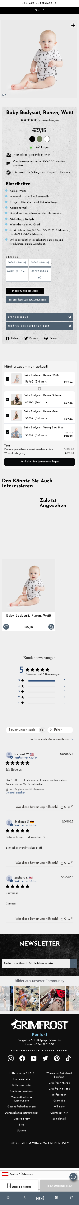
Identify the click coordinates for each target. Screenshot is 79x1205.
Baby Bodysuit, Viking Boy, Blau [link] (43, 427)
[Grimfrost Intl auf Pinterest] (57, 1058)
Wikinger (59, 1106)
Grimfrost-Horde (59, 1083)
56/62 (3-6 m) (17, 262)
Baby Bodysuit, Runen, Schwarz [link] (43, 395)
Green (39, 139)
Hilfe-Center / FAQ (21, 1073)
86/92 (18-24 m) (39, 274)
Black (32, 139)
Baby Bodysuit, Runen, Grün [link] (41, 411)
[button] (5, 998)
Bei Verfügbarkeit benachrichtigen (27, 299)
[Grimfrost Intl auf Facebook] (22, 1058)
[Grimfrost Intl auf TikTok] (68, 1058)
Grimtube (59, 1100)
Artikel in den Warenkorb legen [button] (39, 461)
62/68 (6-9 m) (40, 262)
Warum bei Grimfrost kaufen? (59, 1075)
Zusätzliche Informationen (29, 325)
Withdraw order (21, 1085)
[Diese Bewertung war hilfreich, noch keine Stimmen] (62, 807)
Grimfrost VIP (59, 1112)
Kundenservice (22, 1079)
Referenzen (59, 1094)
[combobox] (51, 739)
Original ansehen (15, 792)
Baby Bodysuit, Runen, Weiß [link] (41, 375)
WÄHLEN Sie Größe (21, 1187)
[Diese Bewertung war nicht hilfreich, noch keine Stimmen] (69, 807)
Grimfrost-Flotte (59, 1088)
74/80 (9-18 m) (16, 271)
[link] (16, 379)
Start (38, 10)
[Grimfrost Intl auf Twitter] (45, 1058)
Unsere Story (22, 1118)
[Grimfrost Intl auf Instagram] (11, 1058)
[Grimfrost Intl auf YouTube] (34, 1058)
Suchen (21, 1130)
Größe (12, 257)
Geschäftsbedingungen (21, 1106)
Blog (21, 1124)
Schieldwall (59, 1118)
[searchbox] (22, 730)
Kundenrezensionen (21, 1091)
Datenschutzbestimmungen (21, 1112)
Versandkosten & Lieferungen (21, 1099)
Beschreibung (18, 317)
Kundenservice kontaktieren (39, 1051)
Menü (40, 1198)
